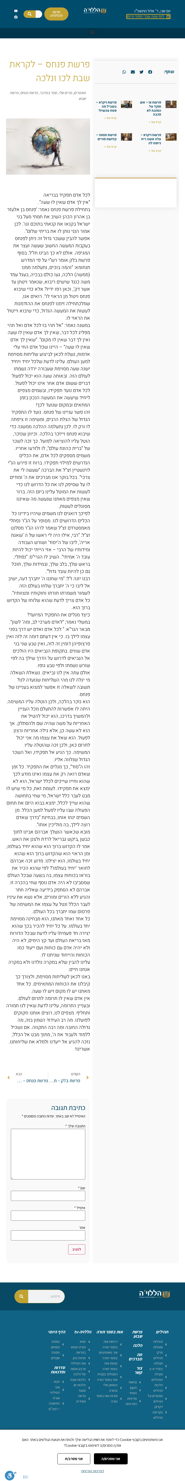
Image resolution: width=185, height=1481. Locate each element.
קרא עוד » (155, 122)
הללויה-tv (82, 1332)
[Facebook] (16, 17)
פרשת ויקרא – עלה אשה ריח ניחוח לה (150, 139)
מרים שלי (65, 92)
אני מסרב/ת (74, 1458)
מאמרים (80, 92)
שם (81, 1188)
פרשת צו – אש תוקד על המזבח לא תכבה (150, 108)
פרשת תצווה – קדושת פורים (106, 137)
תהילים (162, 1332)
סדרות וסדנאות (58, 1370)
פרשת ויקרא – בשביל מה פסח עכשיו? (106, 106)
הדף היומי (56, 1332)
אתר (82, 1228)
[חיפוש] (30, 14)
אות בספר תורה (109, 1332)
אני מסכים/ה (110, 1458)
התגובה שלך (75, 1126)
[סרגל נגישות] (11, 1475)
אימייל (79, 1208)
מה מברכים (135, 1357)
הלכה (137, 1345)
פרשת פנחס (29, 92)
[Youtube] (16, 11)
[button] (93, 32)
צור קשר (138, 1370)
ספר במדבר (48, 92)
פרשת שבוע (137, 1334)
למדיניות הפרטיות (92, 1471)
